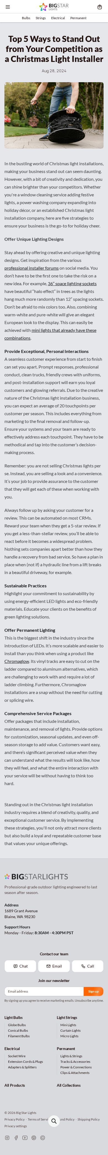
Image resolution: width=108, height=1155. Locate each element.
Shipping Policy (89, 1119)
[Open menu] (7, 6)
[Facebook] (16, 1138)
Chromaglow (16, 661)
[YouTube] (25, 1138)
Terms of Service (39, 1119)
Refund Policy (64, 1119)
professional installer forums (31, 267)
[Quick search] (54, 1121)
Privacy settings (15, 1126)
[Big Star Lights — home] (54, 7)
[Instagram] (7, 1138)
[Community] (42, 1138)
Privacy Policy (14, 1119)
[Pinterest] (34, 1138)
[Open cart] (99, 6)
